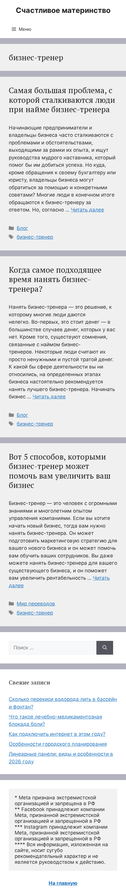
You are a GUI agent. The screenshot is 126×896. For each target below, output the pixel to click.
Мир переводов (36, 604)
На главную (63, 883)
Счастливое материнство (63, 10)
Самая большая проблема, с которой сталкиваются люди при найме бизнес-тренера (62, 100)
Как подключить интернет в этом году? (57, 734)
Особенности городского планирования (58, 744)
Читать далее (87, 210)
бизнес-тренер (35, 237)
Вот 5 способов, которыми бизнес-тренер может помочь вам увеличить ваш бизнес (59, 470)
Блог (22, 228)
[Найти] (104, 648)
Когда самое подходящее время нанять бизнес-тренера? (55, 279)
